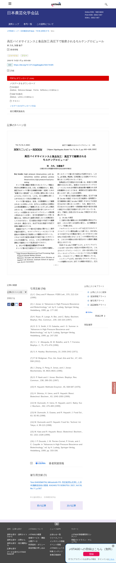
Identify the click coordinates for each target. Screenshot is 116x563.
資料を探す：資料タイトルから (17, 535)
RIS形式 (15, 87)
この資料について (45, 24)
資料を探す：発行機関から (17, 544)
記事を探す (11, 548)
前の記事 (41, 505)
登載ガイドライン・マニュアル (81, 540)
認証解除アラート (98, 304)
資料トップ (13, 24)
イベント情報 (55, 544)
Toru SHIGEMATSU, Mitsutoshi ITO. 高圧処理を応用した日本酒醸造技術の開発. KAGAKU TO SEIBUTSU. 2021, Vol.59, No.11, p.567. (56, 485)
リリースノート (56, 538)
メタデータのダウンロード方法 (23, 106)
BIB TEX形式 (17, 94)
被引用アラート (97, 300)
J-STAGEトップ (13, 31)
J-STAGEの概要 (34, 534)
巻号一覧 (28, 24)
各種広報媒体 (55, 554)
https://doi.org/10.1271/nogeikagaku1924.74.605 (33, 65)
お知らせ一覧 (55, 534)
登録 (91, 554)
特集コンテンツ (56, 551)
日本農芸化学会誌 (27, 31)
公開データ (33, 541)
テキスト (16, 101)
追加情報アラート (98, 296)
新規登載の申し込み (36, 548)
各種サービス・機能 (36, 538)
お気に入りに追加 (98, 292)
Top (56, 524)
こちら (111, 559)
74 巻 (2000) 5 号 (42, 31)
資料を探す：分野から (16, 539)
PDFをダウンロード (22, 78)
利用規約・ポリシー (36, 544)
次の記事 (71, 505)
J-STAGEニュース (57, 548)
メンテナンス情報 (57, 541)
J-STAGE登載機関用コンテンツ (81, 535)
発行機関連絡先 (17, 111)
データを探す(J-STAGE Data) (16, 553)
